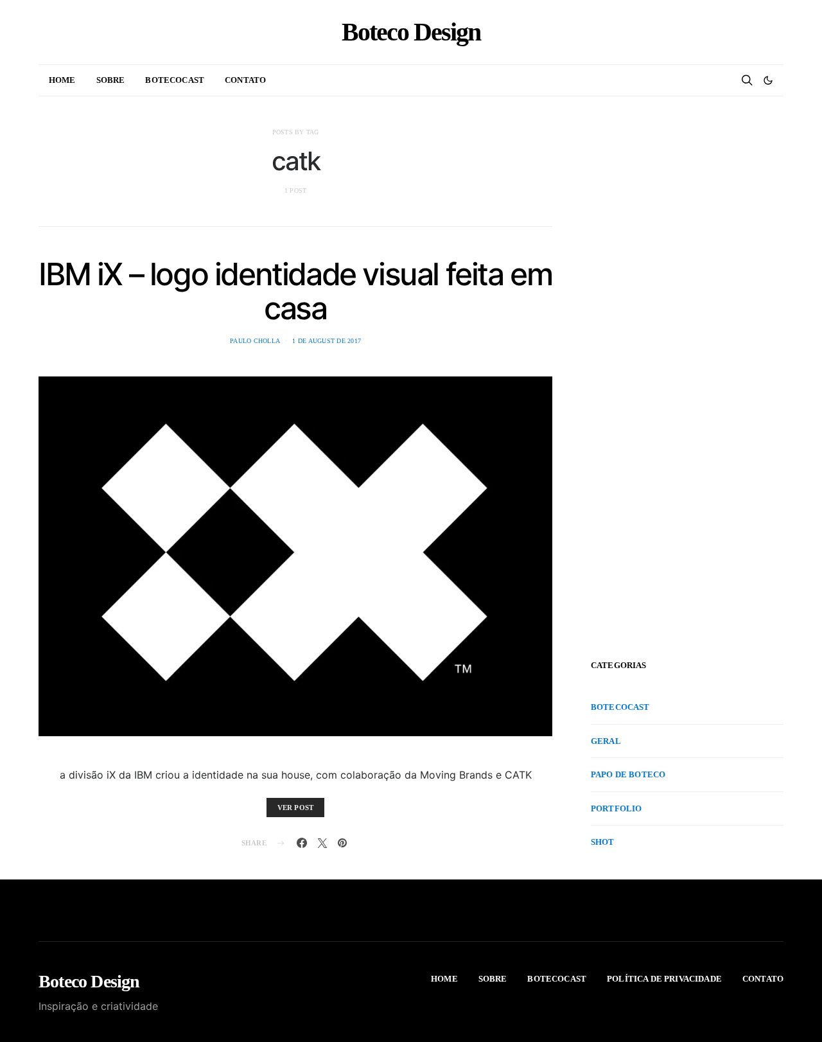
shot (603, 842)
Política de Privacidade (664, 979)
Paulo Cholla (255, 340)
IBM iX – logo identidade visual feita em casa (295, 291)
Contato (245, 80)
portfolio (616, 808)
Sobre (110, 80)
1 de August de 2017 (326, 340)
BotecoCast (174, 80)
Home (62, 80)
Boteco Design (411, 32)
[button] (768, 80)
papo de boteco (628, 774)
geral (606, 741)
